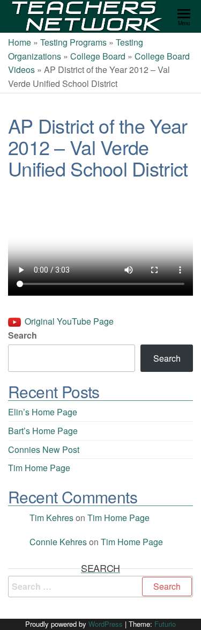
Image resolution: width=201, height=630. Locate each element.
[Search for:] (100, 586)
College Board (97, 56)
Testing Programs (73, 42)
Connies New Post (43, 449)
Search (22, 335)
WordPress (105, 624)
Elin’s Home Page (42, 412)
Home (19, 42)
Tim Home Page (39, 467)
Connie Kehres (58, 542)
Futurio (165, 624)
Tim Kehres (51, 517)
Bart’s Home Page (43, 430)
